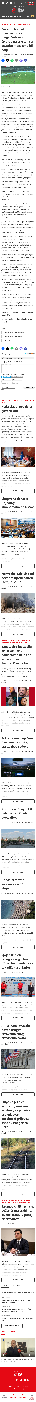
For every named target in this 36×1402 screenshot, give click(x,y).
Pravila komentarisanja (18, 1389)
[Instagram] (15, 3)
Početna (4, 1397)
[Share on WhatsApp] (12, 60)
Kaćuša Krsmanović (22, 1132)
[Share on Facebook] (3, 60)
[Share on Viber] (21, 60)
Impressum (11, 1386)
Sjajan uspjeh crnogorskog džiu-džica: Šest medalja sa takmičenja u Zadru (16, 1310)
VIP (32, 16)
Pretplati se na (6, 387)
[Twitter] (7, 3)
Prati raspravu (33, 353)
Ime (2, 379)
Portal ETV (22, 55)
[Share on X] (7, 60)
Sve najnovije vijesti (12, 1326)
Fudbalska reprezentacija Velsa (12, 336)
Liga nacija (6, 340)
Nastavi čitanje (18, 491)
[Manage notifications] (32, 1398)
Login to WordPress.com (17, 377)
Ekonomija (12, 16)
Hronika (26, 16)
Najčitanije (22, 1397)
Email (14, 379)
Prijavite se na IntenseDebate (6, 377)
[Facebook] (2, 3)
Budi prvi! (21, 358)
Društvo (20, 16)
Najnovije (13, 1397)
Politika (4, 16)
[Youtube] (11, 3)
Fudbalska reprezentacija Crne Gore (14, 332)
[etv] (18, 9)
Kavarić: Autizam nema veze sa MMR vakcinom (17, 1293)
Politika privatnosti (22, 1386)
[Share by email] (16, 60)
